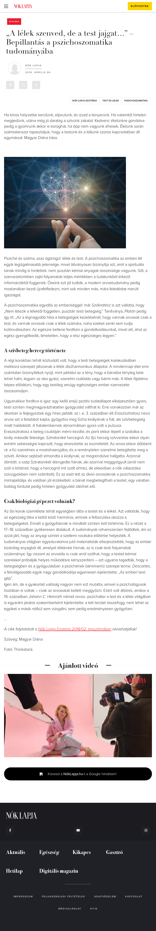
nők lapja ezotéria (84, 100)
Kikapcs (82, 852)
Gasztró (114, 852)
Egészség (49, 852)
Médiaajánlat (69, 908)
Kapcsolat (134, 896)
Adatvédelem (105, 896)
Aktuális (15, 852)
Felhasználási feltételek (63, 896)
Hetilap (14, 870)
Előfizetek (140, 6)
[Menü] (6, 6)
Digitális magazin (58, 870)
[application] (78, 715)
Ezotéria (14, 22)
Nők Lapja (23, 6)
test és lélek (110, 100)
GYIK (94, 908)
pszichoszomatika (136, 100)
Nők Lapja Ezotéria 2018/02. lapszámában (74, 629)
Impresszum (23, 896)
